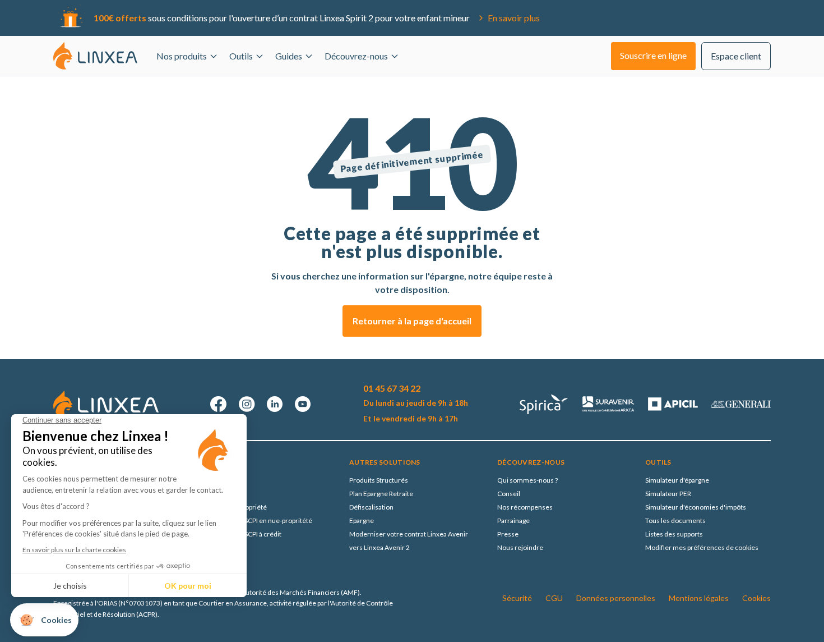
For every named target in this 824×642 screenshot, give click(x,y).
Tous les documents (675, 520)
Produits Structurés (378, 480)
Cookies (756, 598)
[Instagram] (246, 404)
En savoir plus (514, 17)
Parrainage (513, 520)
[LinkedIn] (274, 404)
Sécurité (517, 598)
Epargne (361, 520)
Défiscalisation (371, 507)
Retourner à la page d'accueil (412, 320)
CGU (554, 598)
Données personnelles (615, 598)
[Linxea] (95, 56)
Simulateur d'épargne (677, 480)
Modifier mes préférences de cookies (701, 547)
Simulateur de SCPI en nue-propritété (256, 520)
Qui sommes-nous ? (527, 480)
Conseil (508, 493)
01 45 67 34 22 (391, 388)
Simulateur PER (668, 493)
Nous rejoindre (520, 547)
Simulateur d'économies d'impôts (695, 507)
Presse (508, 534)
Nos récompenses (525, 507)
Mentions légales (699, 598)
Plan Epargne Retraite (381, 493)
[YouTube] (302, 404)
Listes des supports (674, 534)
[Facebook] (218, 404)
